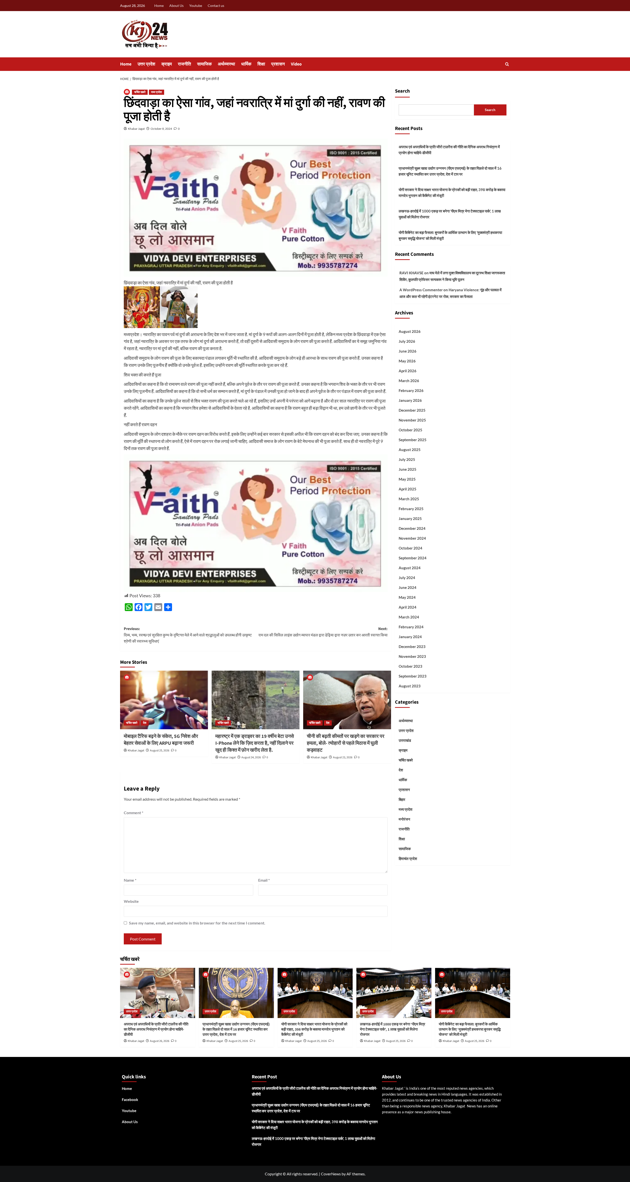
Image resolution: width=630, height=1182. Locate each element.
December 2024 (412, 528)
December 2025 (412, 410)
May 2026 (407, 361)
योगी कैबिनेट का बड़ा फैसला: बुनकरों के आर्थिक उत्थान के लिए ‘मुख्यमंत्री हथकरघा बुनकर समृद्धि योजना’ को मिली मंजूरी (450, 235)
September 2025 (412, 439)
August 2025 (410, 449)
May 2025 (407, 479)
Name (130, 880)
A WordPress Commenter (421, 290)
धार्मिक (246, 64)
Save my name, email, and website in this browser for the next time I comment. (197, 923)
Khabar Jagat (136, 128)
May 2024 (407, 597)
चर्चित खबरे (139, 92)
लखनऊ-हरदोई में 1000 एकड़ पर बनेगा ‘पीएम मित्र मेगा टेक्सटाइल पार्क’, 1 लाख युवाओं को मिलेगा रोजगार (450, 214)
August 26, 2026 (159, 1041)
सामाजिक (204, 64)
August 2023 (410, 686)
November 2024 (412, 538)
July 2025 (407, 459)
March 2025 (409, 499)
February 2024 (411, 627)
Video (296, 64)
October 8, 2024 (161, 128)
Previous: (188, 635)
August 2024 (410, 568)
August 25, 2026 (159, 750)
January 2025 (410, 518)
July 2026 (407, 341)
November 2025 (412, 420)
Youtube (195, 5)
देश (144, 723)
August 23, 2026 (342, 757)
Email (264, 880)
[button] (507, 64)
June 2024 (407, 587)
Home (159, 5)
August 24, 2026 (251, 757)
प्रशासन (278, 64)
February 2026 (411, 390)
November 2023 (412, 656)
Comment (133, 812)
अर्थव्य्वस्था (226, 64)
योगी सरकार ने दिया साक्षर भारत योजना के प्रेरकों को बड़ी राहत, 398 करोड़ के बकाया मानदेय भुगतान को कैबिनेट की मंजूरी (452, 192)
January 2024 (410, 636)
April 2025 (407, 489)
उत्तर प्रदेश (146, 64)
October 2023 (410, 666)
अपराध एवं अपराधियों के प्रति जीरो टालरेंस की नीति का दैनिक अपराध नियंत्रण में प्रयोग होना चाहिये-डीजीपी (449, 150)
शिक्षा (261, 64)
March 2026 (409, 380)
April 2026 (407, 371)
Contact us (216, 5)
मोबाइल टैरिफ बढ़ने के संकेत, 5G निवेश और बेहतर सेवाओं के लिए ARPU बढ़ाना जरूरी (161, 740)
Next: (323, 632)
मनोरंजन (404, 819)
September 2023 (412, 676)
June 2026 (407, 351)
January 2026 (410, 400)
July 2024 (407, 577)
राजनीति (184, 64)
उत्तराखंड (405, 740)
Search (402, 91)
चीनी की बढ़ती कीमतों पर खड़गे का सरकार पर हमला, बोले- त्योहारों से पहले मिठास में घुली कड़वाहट (345, 743)
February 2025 (411, 508)
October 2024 (410, 548)
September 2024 (412, 558)
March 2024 (409, 617)
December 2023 (412, 646)
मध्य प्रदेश (156, 92)
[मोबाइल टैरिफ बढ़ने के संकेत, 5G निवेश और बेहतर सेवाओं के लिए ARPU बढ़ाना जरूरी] (164, 700)
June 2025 (407, 469)
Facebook (130, 1099)
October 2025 (410, 430)
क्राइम (166, 64)
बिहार (402, 799)
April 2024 (407, 607)
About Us (176, 5)
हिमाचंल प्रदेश (408, 858)
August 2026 (410, 331)
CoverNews (331, 1173)
